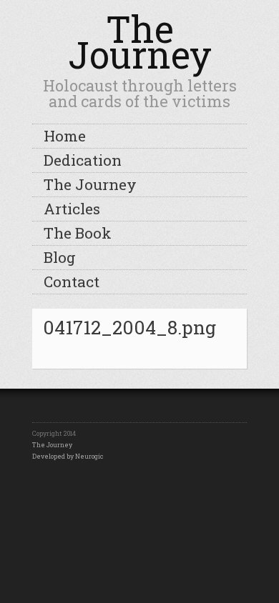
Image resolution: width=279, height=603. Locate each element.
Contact (71, 281)
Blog (60, 257)
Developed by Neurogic (67, 456)
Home (65, 136)
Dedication (83, 160)
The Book (78, 233)
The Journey (140, 42)
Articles (72, 209)
